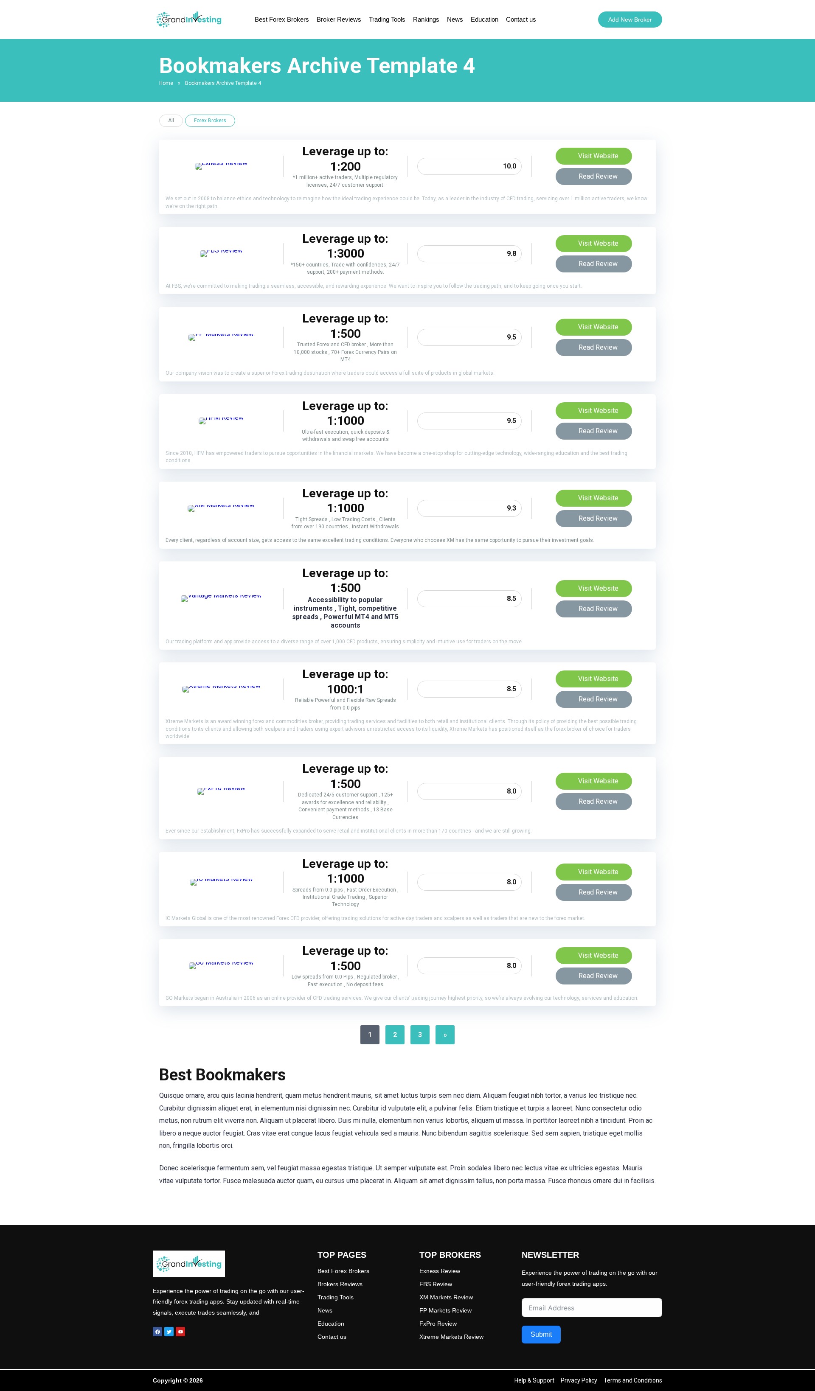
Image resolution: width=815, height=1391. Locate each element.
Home (166, 83)
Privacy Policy (579, 1380)
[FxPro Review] (221, 788)
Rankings (426, 19)
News (455, 19)
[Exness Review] (221, 163)
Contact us (521, 19)
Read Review (597, 176)
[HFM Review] (221, 417)
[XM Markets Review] (221, 505)
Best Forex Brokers (282, 19)
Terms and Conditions (633, 1380)
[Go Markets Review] (221, 962)
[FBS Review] (221, 250)
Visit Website (597, 156)
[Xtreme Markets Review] (221, 685)
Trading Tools (387, 19)
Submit (541, 1334)
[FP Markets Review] (221, 334)
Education (484, 19)
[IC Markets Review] (221, 879)
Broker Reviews (339, 19)
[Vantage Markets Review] (221, 595)
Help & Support (534, 1380)
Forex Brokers (210, 120)
